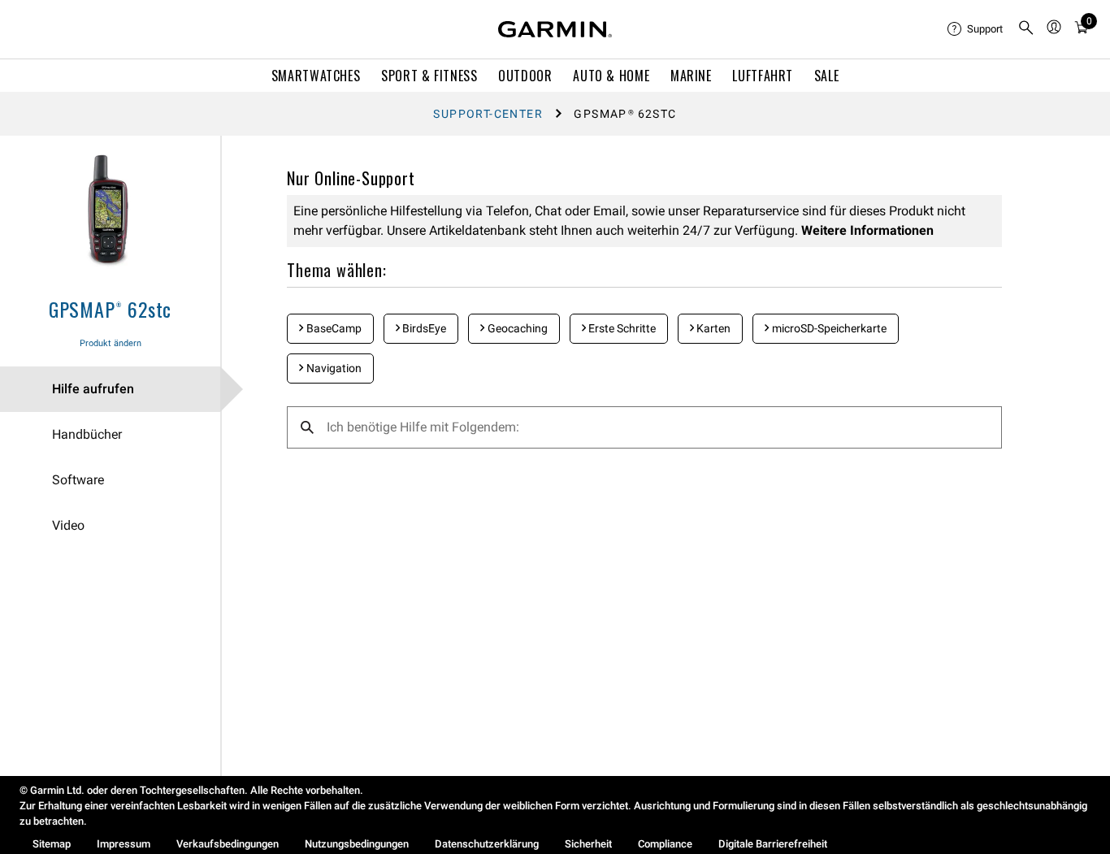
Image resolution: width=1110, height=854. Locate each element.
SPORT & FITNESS (429, 75)
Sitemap (52, 844)
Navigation (333, 368)
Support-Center (488, 113)
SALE (826, 75)
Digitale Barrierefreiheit (772, 844)
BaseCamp (333, 328)
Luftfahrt (762, 75)
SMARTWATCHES (316, 75)
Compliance (665, 844)
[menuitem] (975, 29)
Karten (712, 328)
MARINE (691, 75)
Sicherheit (588, 844)
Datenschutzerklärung (487, 844)
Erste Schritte (621, 328)
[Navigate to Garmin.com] (555, 29)
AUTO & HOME (611, 75)
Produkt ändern (110, 343)
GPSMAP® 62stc (110, 308)
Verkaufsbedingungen (227, 844)
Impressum (123, 844)
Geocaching (516, 328)
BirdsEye (423, 328)
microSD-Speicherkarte (828, 328)
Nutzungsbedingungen (357, 844)
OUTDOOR (525, 75)
